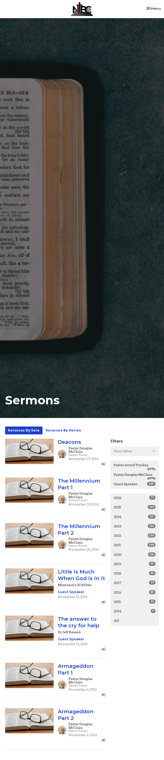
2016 (134, 592)
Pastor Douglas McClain (134, 476)
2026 (134, 498)
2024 (134, 517)
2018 (134, 573)
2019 (134, 564)
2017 (134, 583)
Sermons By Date (24, 430)
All (116, 621)
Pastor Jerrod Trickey (134, 466)
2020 (134, 555)
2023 (134, 526)
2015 (134, 602)
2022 (134, 536)
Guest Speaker (134, 484)
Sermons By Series (63, 430)
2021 (134, 545)
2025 (134, 507)
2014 (134, 611)
